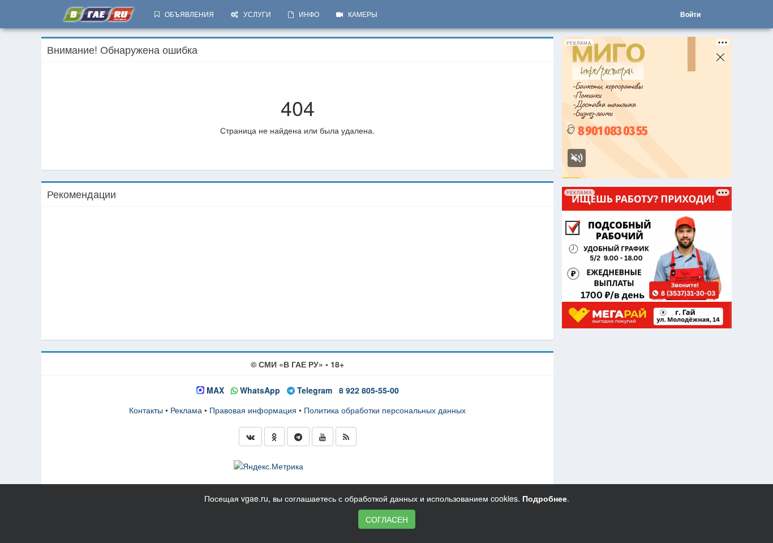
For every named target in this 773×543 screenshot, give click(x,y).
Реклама (186, 410)
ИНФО (306, 14)
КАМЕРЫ (360, 14)
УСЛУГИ (254, 14)
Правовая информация (253, 410)
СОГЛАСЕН (387, 519)
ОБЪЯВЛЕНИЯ (187, 14)
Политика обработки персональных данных (385, 410)
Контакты (146, 410)
